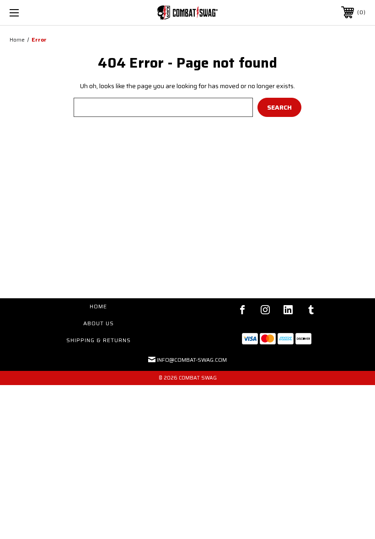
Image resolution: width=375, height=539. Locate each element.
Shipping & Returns (98, 340)
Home (98, 306)
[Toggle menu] (45, 12)
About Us (98, 323)
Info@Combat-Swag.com (192, 359)
